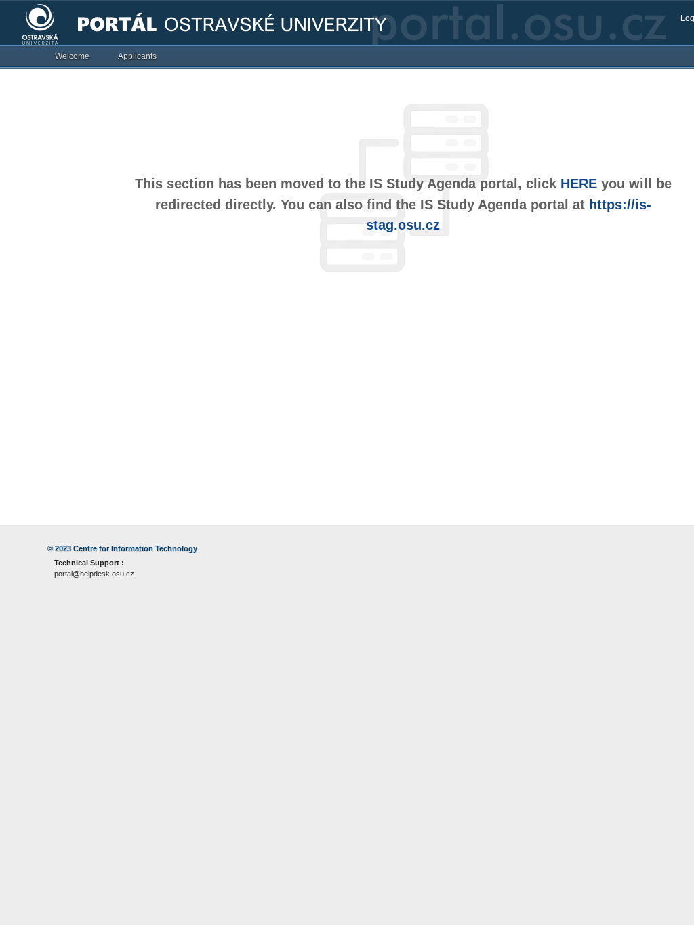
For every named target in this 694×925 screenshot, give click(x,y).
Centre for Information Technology (135, 548)
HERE (578, 183)
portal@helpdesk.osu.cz (94, 573)
